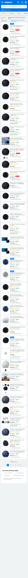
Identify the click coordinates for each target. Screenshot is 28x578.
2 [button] (10, 465)
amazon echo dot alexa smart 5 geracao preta (17, 21)
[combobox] (14, 6)
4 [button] (15, 465)
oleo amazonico (20, 472)
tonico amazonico (8, 472)
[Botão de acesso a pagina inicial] (10, 2)
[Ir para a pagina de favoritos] (18, 2)
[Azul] (4, 158)
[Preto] (6, 370)
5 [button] (17, 465)
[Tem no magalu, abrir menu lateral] (2, 2)
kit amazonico (7, 475)
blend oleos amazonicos (19, 475)
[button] (22, 7)
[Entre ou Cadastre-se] (26, 2)
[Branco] (7, 158)
